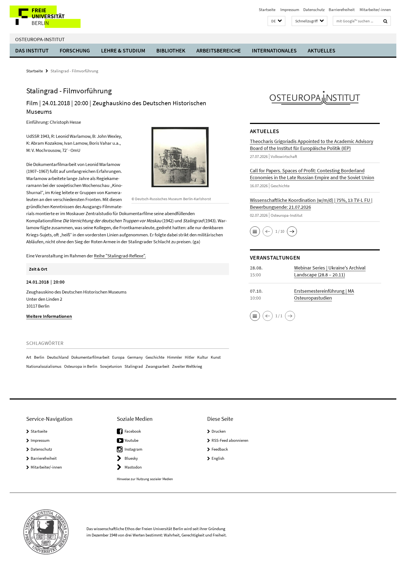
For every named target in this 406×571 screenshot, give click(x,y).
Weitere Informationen (49, 316)
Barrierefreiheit (342, 9)
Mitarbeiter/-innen (375, 9)
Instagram (133, 449)
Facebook (133, 431)
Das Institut (32, 50)
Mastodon (133, 467)
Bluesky (131, 458)
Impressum (289, 9)
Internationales (274, 50)
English (218, 458)
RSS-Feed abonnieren (230, 440)
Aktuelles (321, 50)
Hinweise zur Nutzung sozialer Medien (145, 479)
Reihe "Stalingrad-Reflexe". (120, 256)
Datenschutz (314, 9)
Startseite (267, 9)
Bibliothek (170, 50)
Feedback (220, 449)
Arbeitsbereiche (218, 50)
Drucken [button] (219, 431)
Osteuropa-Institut (40, 39)
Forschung (75, 50)
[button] (276, 21)
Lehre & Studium (123, 50)
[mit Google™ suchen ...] (385, 21)
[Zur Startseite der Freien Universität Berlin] (56, 17)
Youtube (131, 440)
